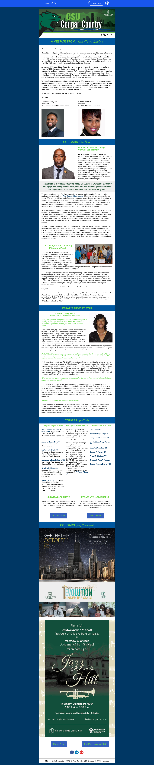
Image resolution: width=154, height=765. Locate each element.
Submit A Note (59, 515)
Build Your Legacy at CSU (95, 744)
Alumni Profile (95, 515)
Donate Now (58, 744)
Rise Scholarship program (73, 196)
